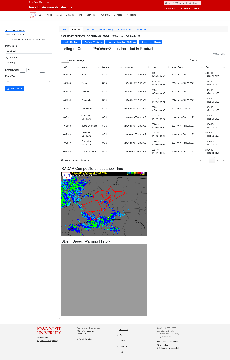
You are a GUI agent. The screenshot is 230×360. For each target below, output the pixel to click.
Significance (11, 57)
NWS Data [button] (105, 14)
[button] (42, 15)
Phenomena (11, 45)
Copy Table (220, 54)
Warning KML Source (94, 42)
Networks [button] (90, 14)
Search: (193, 60)
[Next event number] (42, 70)
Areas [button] (59, 14)
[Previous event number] (22, 70)
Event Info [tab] (76, 29)
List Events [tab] (141, 29)
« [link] (200, 160)
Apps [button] (49, 14)
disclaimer (184, 8)
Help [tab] (65, 29)
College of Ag (42, 337)
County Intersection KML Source (122, 42)
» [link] (223, 160)
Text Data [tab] (90, 29)
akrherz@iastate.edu (86, 338)
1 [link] (211, 160)
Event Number (12, 69)
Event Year (10, 76)
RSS (121, 352)
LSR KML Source (71, 42)
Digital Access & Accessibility (168, 348)
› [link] (217, 160)
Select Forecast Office (15, 34)
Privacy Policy (162, 344)
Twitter (122, 335)
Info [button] (80, 14)
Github (122, 340)
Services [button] (118, 14)
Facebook (123, 329)
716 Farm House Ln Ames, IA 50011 (85, 332)
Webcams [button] (131, 14)
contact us (169, 8)
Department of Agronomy (47, 340)
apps (196, 8)
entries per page (76, 60)
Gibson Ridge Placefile (151, 42)
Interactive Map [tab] (106, 29)
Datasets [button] (70, 14)
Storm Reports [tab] (125, 29)
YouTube (123, 346)
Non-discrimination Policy (167, 341)
